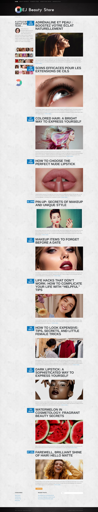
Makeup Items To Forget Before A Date (57, 241)
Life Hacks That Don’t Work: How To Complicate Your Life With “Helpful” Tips (58, 285)
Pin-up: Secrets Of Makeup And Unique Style (59, 203)
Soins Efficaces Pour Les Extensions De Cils (58, 69)
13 (30, 240)
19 (30, 328)
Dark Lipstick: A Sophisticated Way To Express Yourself (54, 372)
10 (31, 161)
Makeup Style (57, 1)
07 (30, 119)
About (16, 510)
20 (31, 370)
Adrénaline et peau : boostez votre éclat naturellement (54, 25)
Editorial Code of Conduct (27, 510)
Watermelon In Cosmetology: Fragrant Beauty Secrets (57, 413)
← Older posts (39, 488)
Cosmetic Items (34, 1)
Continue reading (39, 63)
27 (30, 452)
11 (30, 201)
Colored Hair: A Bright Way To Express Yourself (58, 120)
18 (30, 69)
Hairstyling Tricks (45, 1)
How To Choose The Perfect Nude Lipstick (55, 162)
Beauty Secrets (24, 1)
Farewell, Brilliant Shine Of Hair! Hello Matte (58, 453)
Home (16, 1)
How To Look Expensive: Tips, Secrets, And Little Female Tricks (57, 331)
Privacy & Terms (19, 510)
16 (30, 281)
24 (30, 23)
